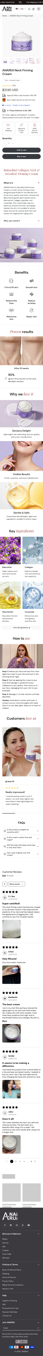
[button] (21, 9)
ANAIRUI (25, 1351)
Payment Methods (9, 1312)
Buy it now (21, 156)
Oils (3, 1246)
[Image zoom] (21, 38)
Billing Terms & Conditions (12, 1285)
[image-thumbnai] (5, 61)
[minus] (4, 143)
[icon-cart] (33, 9)
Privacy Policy (8, 1281)
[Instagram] (16, 1225)
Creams (5, 1250)
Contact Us (6, 1316)
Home (4, 16)
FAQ (4, 1304)
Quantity (7, 138)
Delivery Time (7, 1289)
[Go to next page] (35, 1161)
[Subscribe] (38, 1328)
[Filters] (4, 884)
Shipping (5, 1274)
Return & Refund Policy (11, 1270)
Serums (5, 1243)
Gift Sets (5, 1258)
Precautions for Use (10, 1308)
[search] (29, 9)
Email (5, 1328)
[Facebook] (4, 1225)
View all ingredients (20, 628)
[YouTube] (28, 1225)
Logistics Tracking (9, 1300)
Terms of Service (9, 1277)
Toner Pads (6, 1254)
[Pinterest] (10, 1225)
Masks (4, 1239)
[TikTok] (22, 1225)
